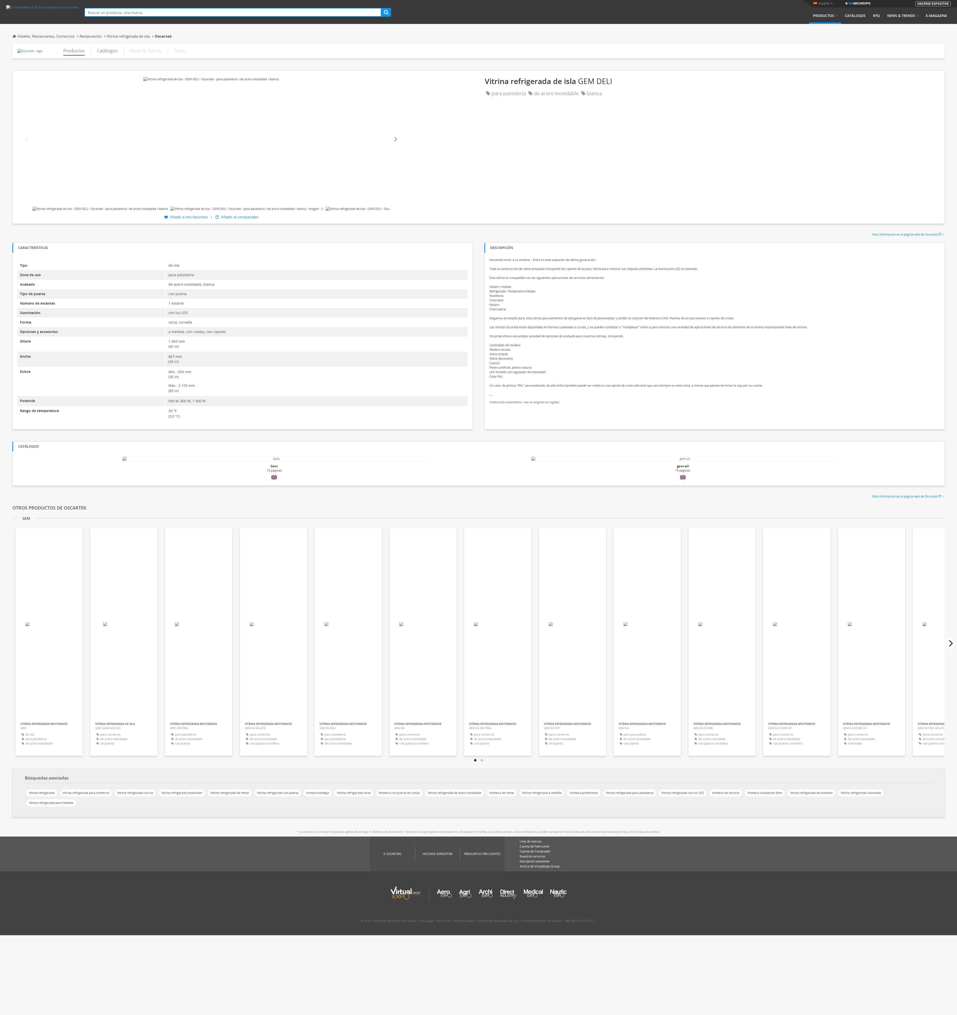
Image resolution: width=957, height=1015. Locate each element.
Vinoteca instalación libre (764, 793)
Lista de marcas (531, 841)
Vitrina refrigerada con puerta (277, 793)
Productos (823, 15)
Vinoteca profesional (583, 793)
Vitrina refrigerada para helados (51, 803)
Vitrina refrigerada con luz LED (682, 793)
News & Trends (901, 15)
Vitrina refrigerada (42, 793)
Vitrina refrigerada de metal (229, 793)
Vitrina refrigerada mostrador (181, 793)
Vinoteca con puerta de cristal (399, 793)
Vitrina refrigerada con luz (135, 793)
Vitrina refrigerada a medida (541, 793)
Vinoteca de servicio (725, 793)
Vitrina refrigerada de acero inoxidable (454, 793)
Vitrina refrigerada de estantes (811, 793)
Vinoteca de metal (501, 793)
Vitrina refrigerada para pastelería (629, 793)
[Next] (395, 139)
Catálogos (855, 15)
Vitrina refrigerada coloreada (861, 793)
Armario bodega (317, 793)
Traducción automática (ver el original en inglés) (524, 402)
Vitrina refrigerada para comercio (86, 793)
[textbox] (232, 12)
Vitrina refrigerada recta (354, 793)
